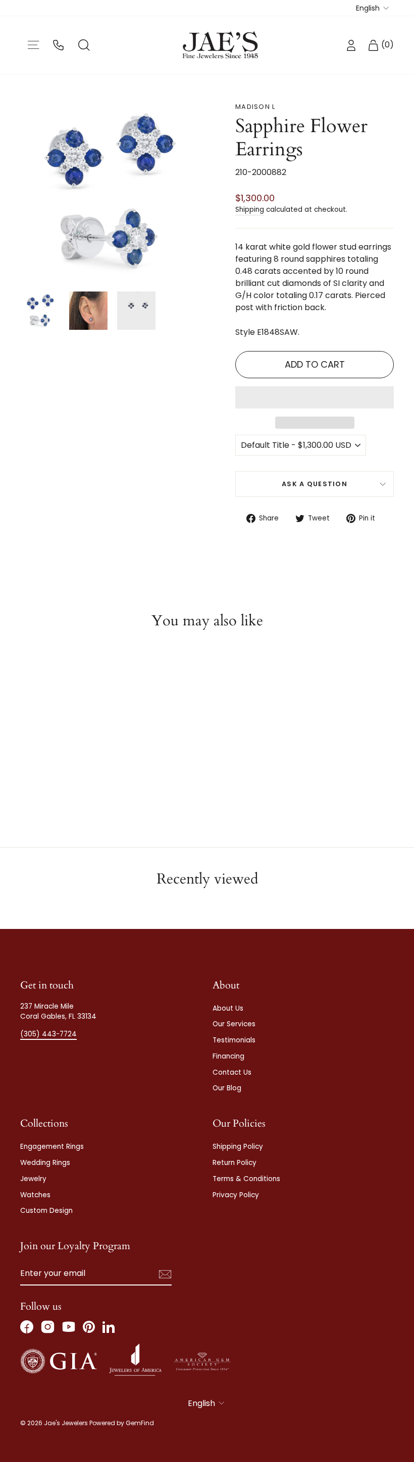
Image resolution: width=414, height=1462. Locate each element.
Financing (228, 1056)
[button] (314, 397)
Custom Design (46, 1210)
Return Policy (234, 1162)
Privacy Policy (236, 1195)
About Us (228, 1008)
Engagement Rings (52, 1146)
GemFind (140, 1423)
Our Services (234, 1024)
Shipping (249, 209)
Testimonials (234, 1040)
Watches (35, 1195)
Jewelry (33, 1179)
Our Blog (227, 1088)
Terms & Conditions (246, 1179)
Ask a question (314, 484)
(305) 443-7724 (48, 1034)
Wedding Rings (45, 1162)
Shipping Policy (238, 1146)
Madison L (255, 106)
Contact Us (232, 1072)
